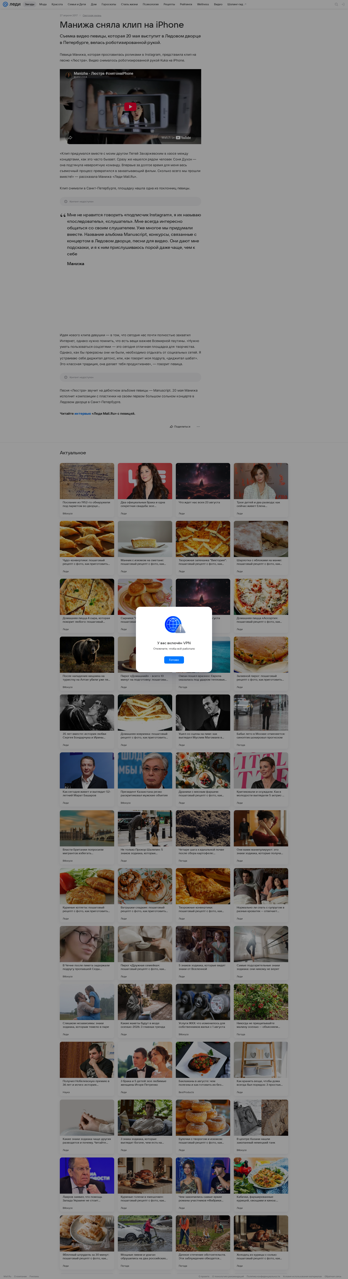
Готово (174, 660)
